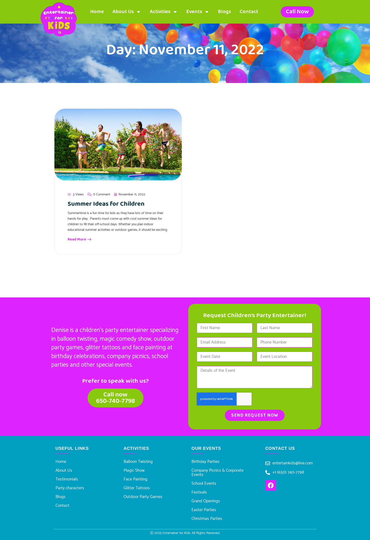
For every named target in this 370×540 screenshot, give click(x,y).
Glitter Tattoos (137, 488)
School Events (203, 483)
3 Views (78, 194)
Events (194, 12)
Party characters (69, 488)
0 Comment (101, 194)
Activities (160, 12)
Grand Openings (205, 501)
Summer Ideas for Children (106, 204)
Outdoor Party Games (143, 496)
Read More (77, 239)
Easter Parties (203, 509)
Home (97, 12)
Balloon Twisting (138, 461)
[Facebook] (270, 485)
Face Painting (135, 479)
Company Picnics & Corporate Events (217, 472)
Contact (249, 12)
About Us (123, 12)
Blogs (224, 12)
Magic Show (134, 470)
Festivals (199, 492)
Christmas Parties (206, 518)
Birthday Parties (205, 461)
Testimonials (66, 479)
